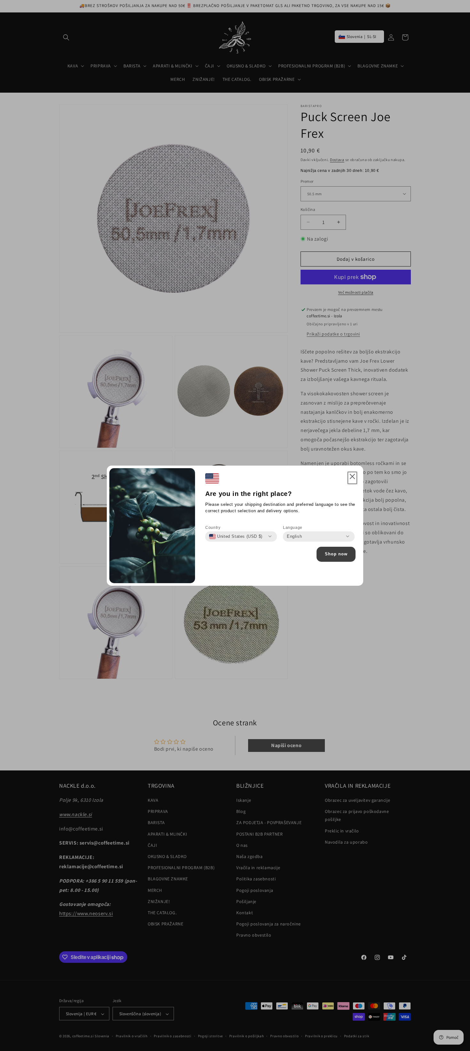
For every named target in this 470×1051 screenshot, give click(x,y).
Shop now (336, 554)
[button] (352, 478)
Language (292, 527)
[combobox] (235, 536)
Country (212, 527)
